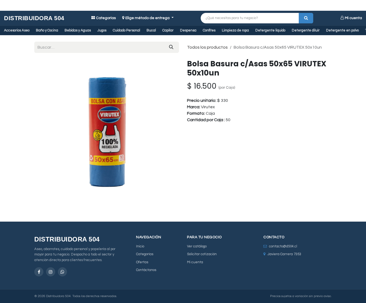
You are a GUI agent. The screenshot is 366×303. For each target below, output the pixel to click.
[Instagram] (50, 271)
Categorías (106, 18)
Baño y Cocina (47, 30)
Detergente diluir (306, 30)
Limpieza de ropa (235, 30)
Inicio (140, 246)
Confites (209, 30)
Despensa (188, 30)
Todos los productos (207, 47)
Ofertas (142, 262)
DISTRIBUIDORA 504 (34, 18)
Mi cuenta (353, 18)
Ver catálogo (197, 246)
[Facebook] (38, 271)
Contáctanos (146, 270)
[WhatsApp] (62, 271)
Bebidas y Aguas (78, 30)
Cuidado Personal (126, 30)
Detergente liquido (270, 30)
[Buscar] (306, 18)
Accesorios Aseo (16, 30)
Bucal (151, 30)
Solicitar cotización (202, 254)
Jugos (101, 30)
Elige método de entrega (147, 18)
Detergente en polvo (342, 30)
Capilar (168, 30)
